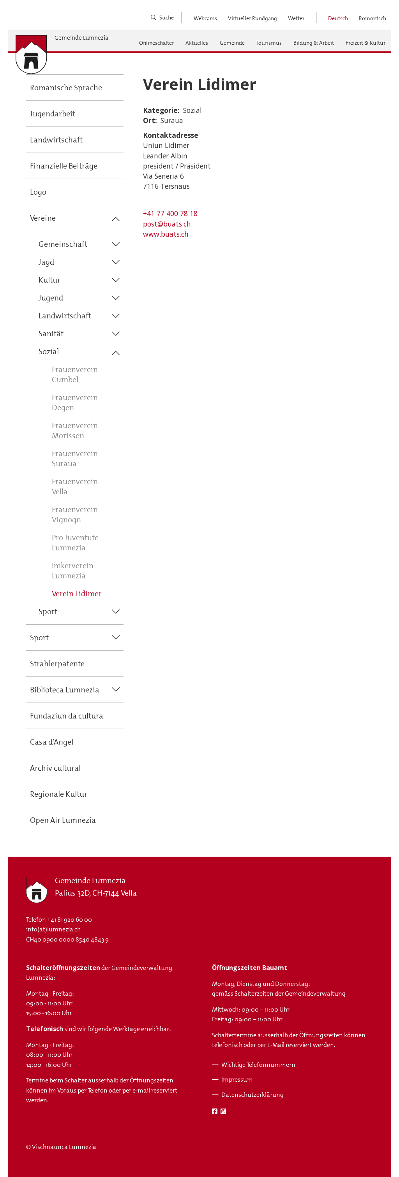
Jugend (51, 298)
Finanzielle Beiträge (63, 166)
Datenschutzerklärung (252, 1095)
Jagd (46, 262)
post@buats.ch (167, 223)
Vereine (43, 218)
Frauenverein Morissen (75, 430)
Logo (38, 192)
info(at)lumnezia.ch (53, 929)
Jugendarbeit (52, 114)
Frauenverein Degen (75, 402)
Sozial (49, 351)
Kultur (49, 280)
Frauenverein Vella (75, 486)
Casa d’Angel (51, 742)
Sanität (51, 334)
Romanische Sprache (66, 88)
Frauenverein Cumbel (75, 374)
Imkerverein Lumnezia (73, 570)
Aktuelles (196, 42)
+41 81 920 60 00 (69, 919)
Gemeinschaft (63, 244)
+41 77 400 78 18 (170, 213)
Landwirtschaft (56, 140)
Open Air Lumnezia (63, 820)
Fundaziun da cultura (66, 716)
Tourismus (269, 42)
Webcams (205, 18)
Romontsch (372, 18)
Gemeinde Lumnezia (81, 38)
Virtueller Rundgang (252, 18)
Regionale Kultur (58, 794)
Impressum (237, 1079)
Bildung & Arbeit (313, 42)
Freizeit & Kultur (365, 42)
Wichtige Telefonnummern (258, 1065)
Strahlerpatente (57, 664)
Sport (48, 611)
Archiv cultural (55, 768)
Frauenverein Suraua (75, 458)
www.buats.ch (166, 234)
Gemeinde (232, 42)
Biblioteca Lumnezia (64, 690)
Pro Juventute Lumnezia (75, 542)
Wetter (296, 18)
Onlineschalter (156, 42)
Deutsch (338, 18)
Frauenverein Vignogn (75, 514)
